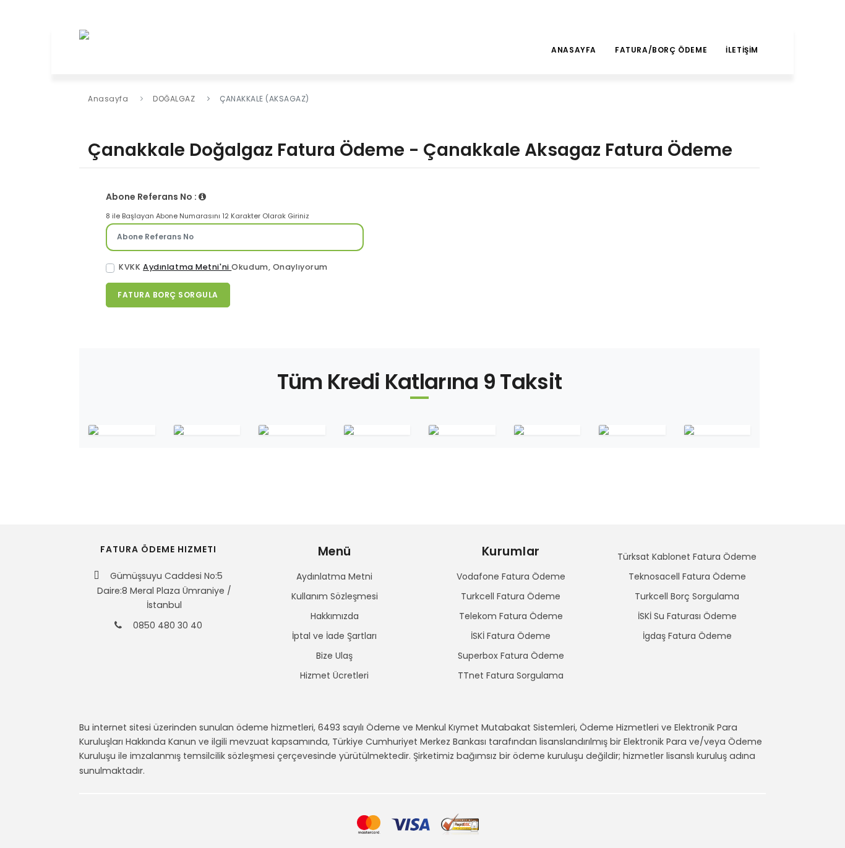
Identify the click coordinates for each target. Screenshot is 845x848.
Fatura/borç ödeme (661, 50)
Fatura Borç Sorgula (168, 294)
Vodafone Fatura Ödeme (511, 576)
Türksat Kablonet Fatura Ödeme (687, 556)
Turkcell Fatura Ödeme (510, 596)
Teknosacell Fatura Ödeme (687, 576)
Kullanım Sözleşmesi (334, 596)
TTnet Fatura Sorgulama (511, 675)
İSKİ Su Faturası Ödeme (687, 616)
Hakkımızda (335, 616)
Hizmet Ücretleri (334, 675)
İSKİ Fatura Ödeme (511, 636)
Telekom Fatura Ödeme (511, 616)
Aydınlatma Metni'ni (187, 267)
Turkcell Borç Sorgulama (687, 596)
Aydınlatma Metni (334, 576)
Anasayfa (573, 50)
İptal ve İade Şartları (334, 636)
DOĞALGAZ (174, 98)
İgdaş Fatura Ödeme (687, 636)
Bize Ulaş (334, 655)
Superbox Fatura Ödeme (511, 655)
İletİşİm (742, 50)
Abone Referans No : (152, 197)
